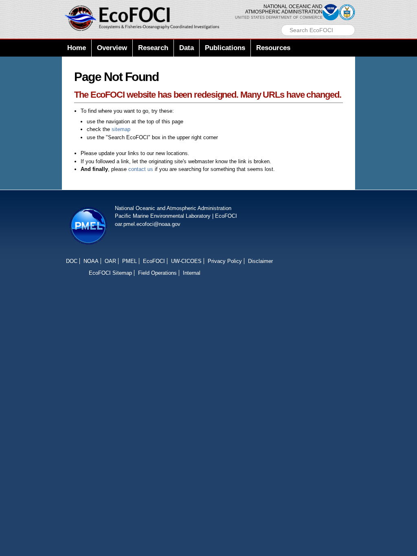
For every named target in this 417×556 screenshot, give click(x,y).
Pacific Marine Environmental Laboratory (163, 216)
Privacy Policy (225, 261)
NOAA (91, 261)
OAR (110, 261)
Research (153, 48)
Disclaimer (260, 261)
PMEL (129, 261)
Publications (225, 48)
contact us (140, 169)
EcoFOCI (226, 216)
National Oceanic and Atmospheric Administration (173, 208)
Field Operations (157, 273)
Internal (191, 273)
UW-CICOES (186, 261)
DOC (71, 261)
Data (186, 48)
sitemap (121, 129)
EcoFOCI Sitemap (110, 273)
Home (76, 48)
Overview (112, 48)
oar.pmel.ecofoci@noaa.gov (147, 224)
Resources (273, 48)
